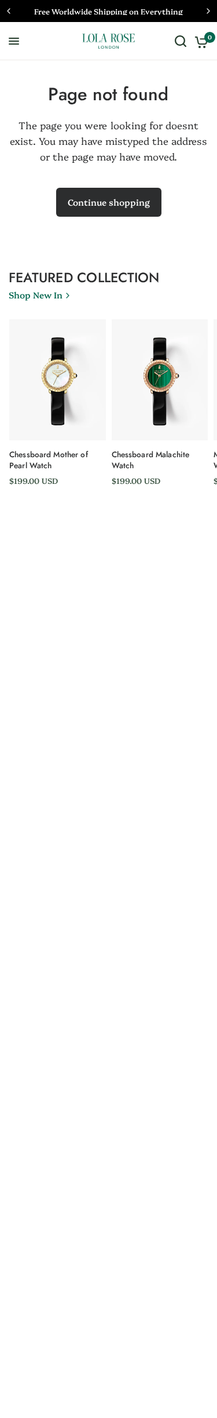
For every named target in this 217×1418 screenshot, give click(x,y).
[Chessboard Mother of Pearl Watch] (57, 379)
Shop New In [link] (35, 294)
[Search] (180, 41)
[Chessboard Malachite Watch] (160, 379)
